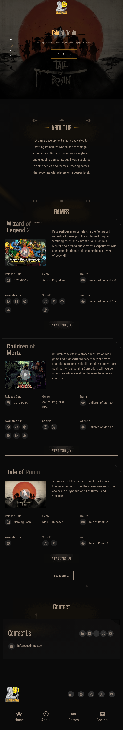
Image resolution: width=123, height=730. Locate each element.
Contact (102, 720)
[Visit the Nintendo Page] (16, 301)
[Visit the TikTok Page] (45, 310)
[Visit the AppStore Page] (8, 435)
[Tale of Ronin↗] (83, 543)
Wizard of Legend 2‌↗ (102, 280)
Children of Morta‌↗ (101, 403)
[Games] (73, 713)
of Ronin (63, 33)
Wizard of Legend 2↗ (102, 301)
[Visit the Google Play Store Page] (16, 435)
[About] (46, 713)
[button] (25, 252)
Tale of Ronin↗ (98, 543)
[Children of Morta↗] (83, 427)
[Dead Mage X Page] (103, 633)
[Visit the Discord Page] (62, 301)
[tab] (10, 34)
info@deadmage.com (30, 646)
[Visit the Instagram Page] (45, 301)
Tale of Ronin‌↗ (98, 522)
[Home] (19, 713)
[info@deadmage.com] (11, 646)
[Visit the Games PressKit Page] (38, 223)
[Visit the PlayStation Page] (8, 310)
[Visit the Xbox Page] (25, 301)
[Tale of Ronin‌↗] (83, 522)
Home (19, 720)
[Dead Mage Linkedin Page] (82, 633)
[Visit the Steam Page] (8, 301)
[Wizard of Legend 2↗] (83, 301)
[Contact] (102, 713)
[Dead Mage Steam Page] (89, 633)
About (45, 720)
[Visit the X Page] (54, 301)
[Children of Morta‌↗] (83, 402)
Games (73, 720)
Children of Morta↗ (101, 427)
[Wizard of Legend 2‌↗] (83, 280)
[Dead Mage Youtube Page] (110, 633)
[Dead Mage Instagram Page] (96, 633)
